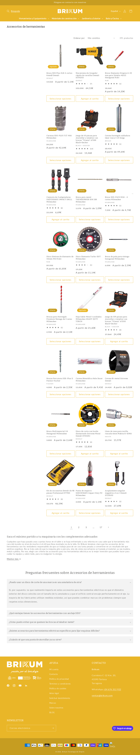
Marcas (52, 703)
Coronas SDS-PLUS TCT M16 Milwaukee (59, 137)
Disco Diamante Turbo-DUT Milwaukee (88, 258)
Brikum (64, 752)
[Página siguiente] (108, 527)
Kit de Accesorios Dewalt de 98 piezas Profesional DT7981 (60, 492)
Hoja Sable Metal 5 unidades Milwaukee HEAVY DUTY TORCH (88, 319)
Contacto (53, 674)
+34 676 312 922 (112, 689)
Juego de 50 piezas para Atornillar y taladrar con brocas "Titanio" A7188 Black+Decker (87, 139)
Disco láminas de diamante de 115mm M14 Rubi (60, 258)
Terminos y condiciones (60, 684)
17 (101, 527)
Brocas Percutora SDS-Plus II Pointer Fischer (59, 379)
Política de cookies (57, 688)
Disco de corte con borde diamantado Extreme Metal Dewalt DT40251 (88, 433)
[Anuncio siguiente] (132, 2)
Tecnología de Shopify (76, 752)
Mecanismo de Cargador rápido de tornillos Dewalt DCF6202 (87, 75)
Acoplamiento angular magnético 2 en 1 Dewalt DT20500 (116, 493)
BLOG (52, 712)
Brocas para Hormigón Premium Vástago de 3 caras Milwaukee (59, 319)
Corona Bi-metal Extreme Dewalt (116, 379)
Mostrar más (13, 559)
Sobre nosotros (56, 708)
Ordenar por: (79, 38)
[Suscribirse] (53, 728)
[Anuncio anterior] (8, 2)
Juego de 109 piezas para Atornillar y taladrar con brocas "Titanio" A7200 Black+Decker (116, 320)
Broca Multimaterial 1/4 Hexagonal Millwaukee (57, 432)
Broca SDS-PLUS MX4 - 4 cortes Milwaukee (116, 198)
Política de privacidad (59, 679)
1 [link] (71, 527)
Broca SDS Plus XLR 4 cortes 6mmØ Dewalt (59, 74)
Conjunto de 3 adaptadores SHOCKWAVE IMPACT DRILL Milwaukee (59, 199)
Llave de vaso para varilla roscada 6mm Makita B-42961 (118, 432)
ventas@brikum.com (102, 695)
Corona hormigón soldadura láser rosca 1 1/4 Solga (117, 137)
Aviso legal (54, 693)
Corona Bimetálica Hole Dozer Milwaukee (89, 379)
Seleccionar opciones (60, 98)
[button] (13, 11)
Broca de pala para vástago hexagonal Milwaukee (117, 258)
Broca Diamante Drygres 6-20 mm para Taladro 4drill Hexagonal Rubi (118, 75)
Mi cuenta (54, 669)
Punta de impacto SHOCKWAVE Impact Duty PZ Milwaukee (89, 493)
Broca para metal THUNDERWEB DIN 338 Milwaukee (86, 199)
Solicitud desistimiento (59, 698)
